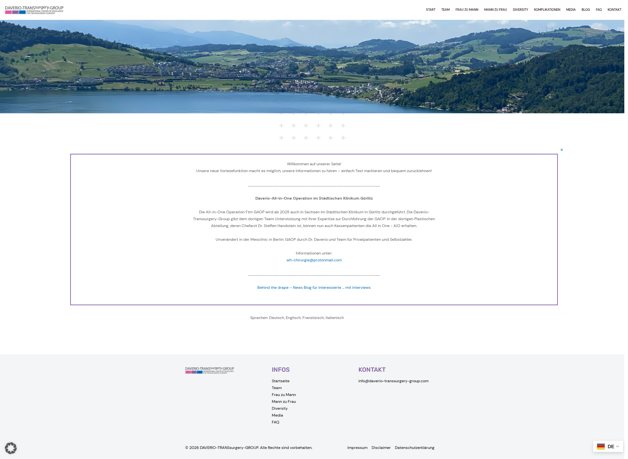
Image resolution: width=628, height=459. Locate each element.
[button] (11, 448)
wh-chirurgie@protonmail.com (314, 260)
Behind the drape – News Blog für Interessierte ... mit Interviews (314, 287)
